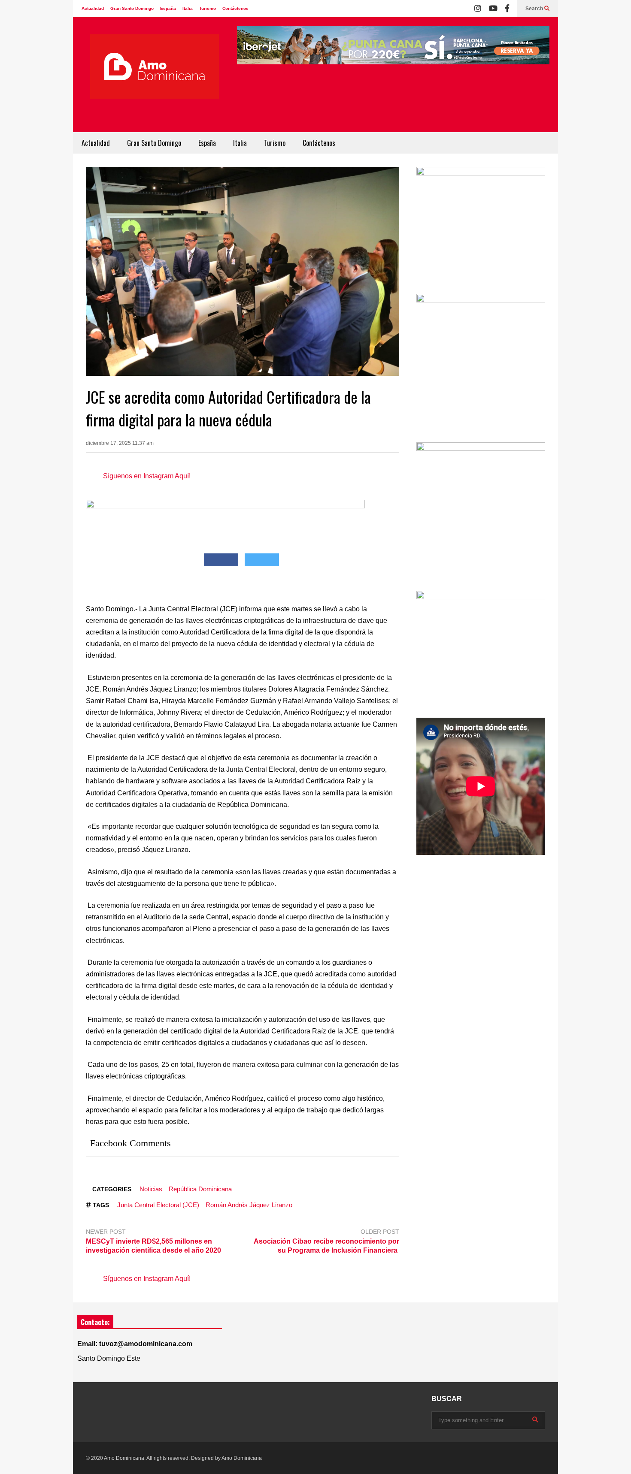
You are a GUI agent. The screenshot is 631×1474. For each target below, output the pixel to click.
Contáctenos (235, 8)
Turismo (207, 8)
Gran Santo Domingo (132, 8)
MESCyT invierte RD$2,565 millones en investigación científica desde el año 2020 (153, 1246)
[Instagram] (477, 8)
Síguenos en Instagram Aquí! (147, 476)
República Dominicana (200, 1189)
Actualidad (93, 8)
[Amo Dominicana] (154, 79)
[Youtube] (493, 8)
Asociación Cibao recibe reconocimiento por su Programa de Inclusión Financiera (326, 1246)
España (168, 8)
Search (534, 9)
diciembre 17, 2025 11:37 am (120, 443)
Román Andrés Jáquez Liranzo (249, 1204)
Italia (187, 8)
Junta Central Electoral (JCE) (158, 1204)
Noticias (151, 1189)
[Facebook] (507, 8)
